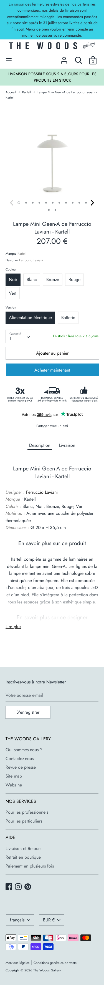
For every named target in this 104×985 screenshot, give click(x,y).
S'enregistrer (27, 712)
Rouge (74, 279)
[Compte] (64, 58)
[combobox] (19, 336)
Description (39, 445)
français (17, 920)
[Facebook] (9, 887)
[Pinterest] (28, 887)
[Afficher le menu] (9, 60)
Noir (13, 279)
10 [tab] (79, 203)
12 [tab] (49, 210)
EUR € (49, 920)
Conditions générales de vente (55, 962)
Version (11, 307)
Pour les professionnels (27, 812)
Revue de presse (21, 767)
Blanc (32, 279)
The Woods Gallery (46, 970)
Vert (12, 293)
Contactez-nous (20, 758)
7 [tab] (59, 203)
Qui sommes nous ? (24, 749)
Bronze (52, 279)
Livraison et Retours (23, 848)
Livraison (67, 445)
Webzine (14, 785)
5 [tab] (46, 203)
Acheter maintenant (52, 370)
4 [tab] (39, 203)
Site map (14, 776)
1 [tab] (18, 202)
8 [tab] (66, 203)
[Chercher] (78, 58)
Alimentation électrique (30, 317)
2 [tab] (26, 203)
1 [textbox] (10, 338)
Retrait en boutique (23, 857)
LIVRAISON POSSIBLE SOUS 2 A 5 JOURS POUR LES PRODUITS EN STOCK (52, 77)
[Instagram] (19, 887)
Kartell (21, 253)
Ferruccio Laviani (31, 260)
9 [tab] (72, 203)
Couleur (11, 269)
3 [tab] (33, 203)
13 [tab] (55, 210)
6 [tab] (53, 203)
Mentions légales (17, 962)
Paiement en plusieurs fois (30, 866)
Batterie (68, 317)
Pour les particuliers (24, 821)
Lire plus (13, 626)
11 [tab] (86, 203)
